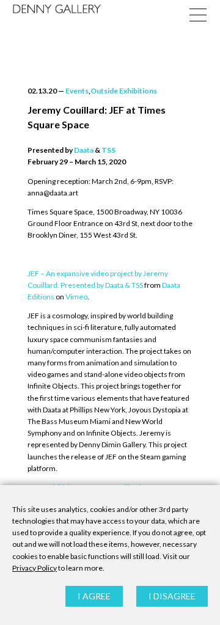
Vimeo (76, 296)
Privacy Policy (34, 567)
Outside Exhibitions (123, 90)
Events (77, 90)
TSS (108, 150)
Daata (84, 150)
